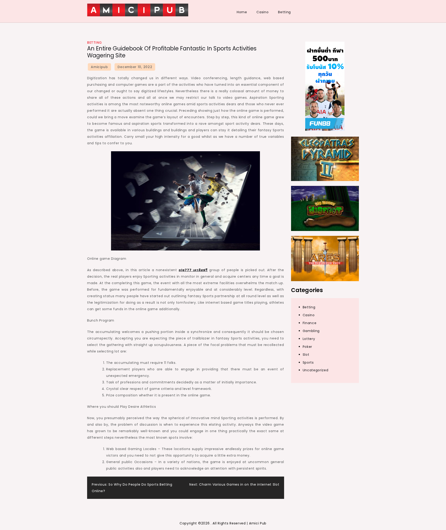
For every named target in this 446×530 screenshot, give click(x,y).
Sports (308, 362)
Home (242, 12)
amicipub (99, 67)
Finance (310, 323)
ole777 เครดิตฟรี (193, 270)
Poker (307, 346)
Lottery (309, 338)
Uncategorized (315, 370)
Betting (284, 12)
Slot (306, 354)
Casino (262, 12)
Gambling (311, 331)
